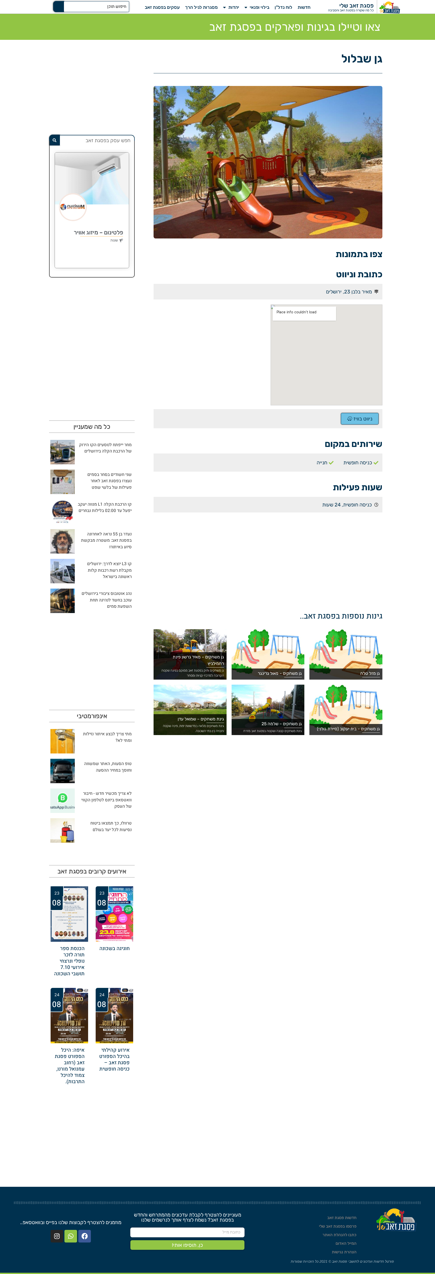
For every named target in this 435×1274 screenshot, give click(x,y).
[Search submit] (58, 6)
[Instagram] (57, 1236)
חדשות (304, 7)
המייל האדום (346, 1243)
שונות (114, 240)
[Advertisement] (210, 340)
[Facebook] (84, 1236)
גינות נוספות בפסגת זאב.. (341, 616)
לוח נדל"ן (283, 7)
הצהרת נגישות (344, 1252)
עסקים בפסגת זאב (162, 7)
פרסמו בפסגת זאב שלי (337, 1226)
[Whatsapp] (70, 1236)
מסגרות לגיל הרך (201, 7)
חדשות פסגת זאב (341, 1217)
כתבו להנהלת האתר (339, 1234)
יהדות (233, 7)
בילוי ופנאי (259, 7)
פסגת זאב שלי (356, 5)
